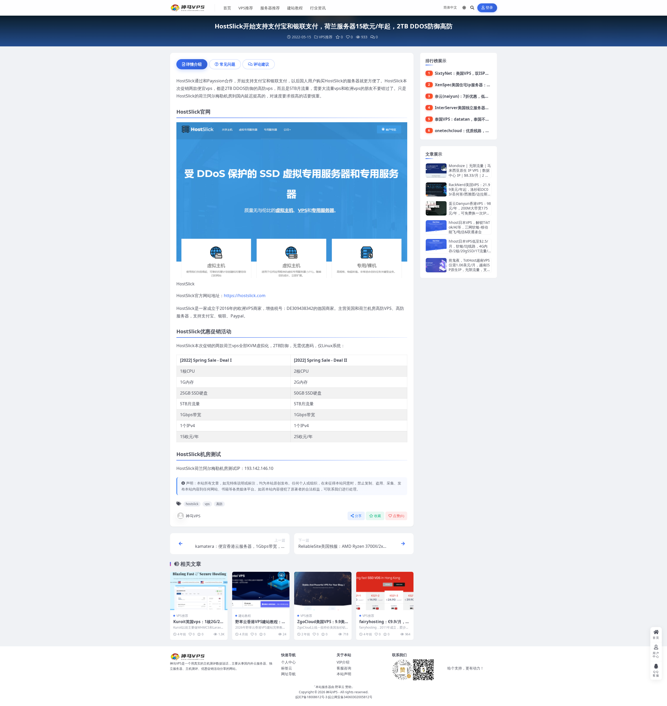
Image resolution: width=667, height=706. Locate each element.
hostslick (192, 504)
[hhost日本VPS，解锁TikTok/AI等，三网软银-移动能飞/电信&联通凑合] (436, 227)
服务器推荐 (270, 7)
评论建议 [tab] (261, 64)
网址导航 (288, 673)
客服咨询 (344, 668)
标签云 (286, 668)
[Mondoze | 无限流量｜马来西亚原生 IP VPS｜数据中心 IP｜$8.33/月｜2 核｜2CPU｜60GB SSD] (436, 170)
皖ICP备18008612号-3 (311, 697)
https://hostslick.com (244, 295)
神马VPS (193, 515)
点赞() (398, 516)
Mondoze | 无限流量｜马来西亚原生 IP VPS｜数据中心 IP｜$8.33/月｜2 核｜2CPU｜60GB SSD (470, 172)
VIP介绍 (343, 662)
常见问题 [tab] (227, 64)
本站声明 (344, 673)
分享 (358, 516)
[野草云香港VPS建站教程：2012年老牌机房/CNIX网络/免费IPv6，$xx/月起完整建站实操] (260, 591)
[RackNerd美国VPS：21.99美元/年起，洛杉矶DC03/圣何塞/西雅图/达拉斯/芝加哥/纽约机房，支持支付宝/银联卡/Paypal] (436, 189)
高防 (219, 504)
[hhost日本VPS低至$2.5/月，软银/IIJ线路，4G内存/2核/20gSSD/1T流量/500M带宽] (436, 246)
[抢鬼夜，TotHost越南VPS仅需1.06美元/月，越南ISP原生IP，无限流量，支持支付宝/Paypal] (436, 265)
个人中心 (288, 662)
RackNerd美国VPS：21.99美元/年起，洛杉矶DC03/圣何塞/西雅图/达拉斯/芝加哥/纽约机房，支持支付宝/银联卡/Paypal (469, 194)
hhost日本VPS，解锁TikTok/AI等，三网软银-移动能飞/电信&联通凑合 (469, 227)
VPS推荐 (245, 7)
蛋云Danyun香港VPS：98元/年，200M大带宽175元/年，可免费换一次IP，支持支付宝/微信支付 (470, 210)
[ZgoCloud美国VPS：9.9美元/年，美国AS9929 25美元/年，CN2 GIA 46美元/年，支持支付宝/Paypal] (322, 591)
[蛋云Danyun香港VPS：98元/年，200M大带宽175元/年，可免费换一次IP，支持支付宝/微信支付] (436, 208)
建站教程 (295, 7)
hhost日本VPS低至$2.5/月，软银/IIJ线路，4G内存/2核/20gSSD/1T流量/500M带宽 (469, 248)
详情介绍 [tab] (194, 64)
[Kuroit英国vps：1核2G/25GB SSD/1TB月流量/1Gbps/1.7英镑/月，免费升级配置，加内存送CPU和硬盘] (198, 591)
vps (207, 504)
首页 (227, 7)
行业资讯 (318, 7)
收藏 (377, 516)
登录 (489, 8)
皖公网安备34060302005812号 (350, 697)
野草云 (339, 687)
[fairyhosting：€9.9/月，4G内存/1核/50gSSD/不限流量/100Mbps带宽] (384, 591)
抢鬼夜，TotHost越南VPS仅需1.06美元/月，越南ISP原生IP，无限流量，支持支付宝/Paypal (470, 267)
